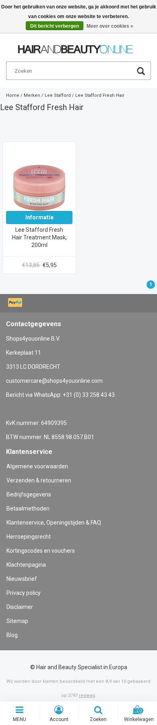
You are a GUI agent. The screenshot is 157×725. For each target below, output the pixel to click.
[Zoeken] (141, 72)
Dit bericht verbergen (54, 26)
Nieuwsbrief (21, 579)
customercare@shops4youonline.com (54, 381)
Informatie (39, 217)
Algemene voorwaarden (37, 466)
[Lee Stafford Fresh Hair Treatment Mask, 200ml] (39, 177)
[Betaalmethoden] (16, 303)
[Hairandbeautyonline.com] (75, 46)
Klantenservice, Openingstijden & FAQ (53, 522)
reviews (87, 695)
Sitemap (17, 621)
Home (12, 95)
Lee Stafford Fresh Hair (99, 95)
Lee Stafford (58, 95)
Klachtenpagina (26, 565)
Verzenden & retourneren (38, 480)
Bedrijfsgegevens (28, 494)
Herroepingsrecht (28, 536)
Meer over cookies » (110, 26)
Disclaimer (19, 607)
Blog (12, 635)
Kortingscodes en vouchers (40, 550)
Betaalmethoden (28, 508)
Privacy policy (23, 593)
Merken (32, 95)
